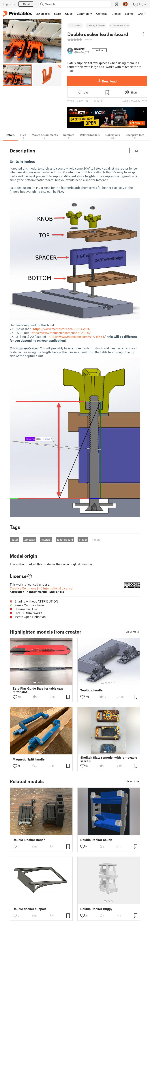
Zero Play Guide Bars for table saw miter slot (38, 690)
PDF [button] (136, 150)
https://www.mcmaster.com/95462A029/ (61, 333)
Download (109, 81)
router (14, 539)
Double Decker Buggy (96, 909)
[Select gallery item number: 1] (34, 683)
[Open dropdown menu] (143, 34)
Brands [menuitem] (116, 13)
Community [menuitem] (84, 13)
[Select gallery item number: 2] (38, 683)
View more (132, 631)
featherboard (65, 539)
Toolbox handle (91, 690)
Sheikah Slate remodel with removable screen (108, 759)
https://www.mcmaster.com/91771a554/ (77, 336)
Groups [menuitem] (142, 13)
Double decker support (29, 909)
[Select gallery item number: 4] (44, 683)
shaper (82, 539)
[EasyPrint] (116, 4)
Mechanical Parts (120, 25)
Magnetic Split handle (29, 759)
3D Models (76, 25)
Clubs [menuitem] (68, 13)
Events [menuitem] (129, 13)
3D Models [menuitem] (43, 13)
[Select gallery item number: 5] (47, 683)
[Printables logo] (17, 13)
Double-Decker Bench (29, 840)
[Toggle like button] (15, 697)
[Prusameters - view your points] (125, 4)
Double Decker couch (96, 840)
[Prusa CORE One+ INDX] (107, 117)
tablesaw (29, 539)
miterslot (46, 539)
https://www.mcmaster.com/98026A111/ (62, 329)
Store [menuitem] (57, 13)
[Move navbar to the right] (144, 13)
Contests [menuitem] (101, 13)
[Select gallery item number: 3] (41, 683)
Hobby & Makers (97, 25)
